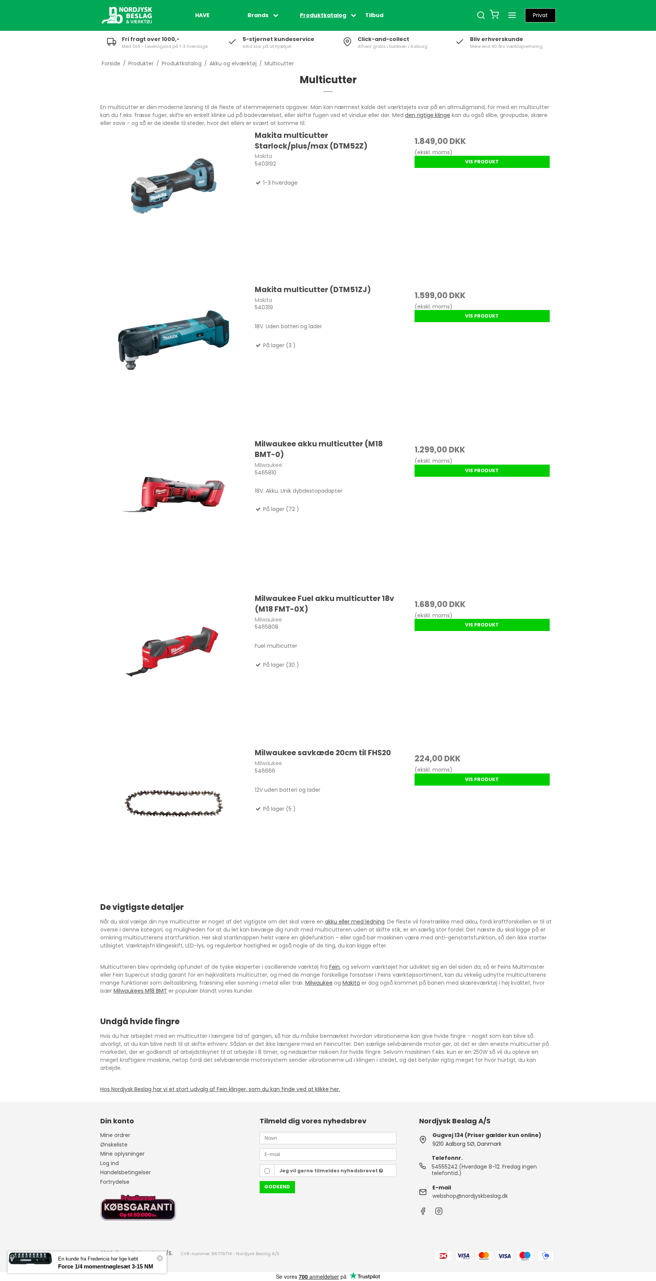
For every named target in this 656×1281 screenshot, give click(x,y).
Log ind (109, 1163)
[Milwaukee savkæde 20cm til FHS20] (174, 821)
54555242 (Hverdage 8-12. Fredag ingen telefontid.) (484, 1170)
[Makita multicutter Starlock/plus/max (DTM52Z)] (174, 203)
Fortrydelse (114, 1182)
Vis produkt (482, 161)
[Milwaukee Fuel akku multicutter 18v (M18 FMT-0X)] (174, 666)
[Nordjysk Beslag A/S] (126, 15)
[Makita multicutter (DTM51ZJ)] (174, 358)
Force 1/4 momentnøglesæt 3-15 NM (105, 1266)
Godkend (277, 1186)
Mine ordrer (115, 1135)
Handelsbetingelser (125, 1172)
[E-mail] (328, 1154)
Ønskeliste (114, 1144)
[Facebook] (423, 1213)
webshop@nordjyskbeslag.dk (470, 1196)
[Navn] (328, 1138)
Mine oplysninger (122, 1154)
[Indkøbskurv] (494, 15)
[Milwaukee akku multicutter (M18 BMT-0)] (174, 512)
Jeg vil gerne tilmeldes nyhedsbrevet (329, 1170)
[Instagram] (439, 1213)
